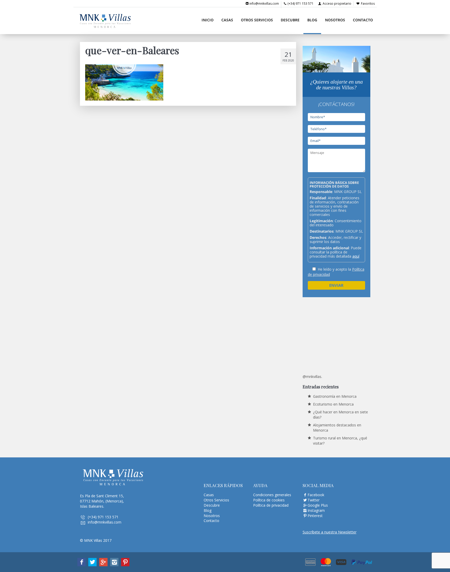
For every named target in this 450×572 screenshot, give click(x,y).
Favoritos (368, 3)
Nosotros (335, 19)
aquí (355, 256)
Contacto (363, 19)
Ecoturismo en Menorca (333, 404)
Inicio (208, 19)
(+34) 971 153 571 (300, 3)
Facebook (316, 494)
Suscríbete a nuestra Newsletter (330, 532)
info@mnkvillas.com (264, 3)
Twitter (314, 500)
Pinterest (315, 515)
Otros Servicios (257, 19)
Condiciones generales (272, 494)
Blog (312, 19)
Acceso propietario (336, 3)
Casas (227, 19)
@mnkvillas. (312, 376)
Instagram (316, 510)
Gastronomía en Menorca (335, 396)
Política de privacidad (271, 505)
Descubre (290, 19)
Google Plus (318, 505)
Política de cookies (269, 500)
